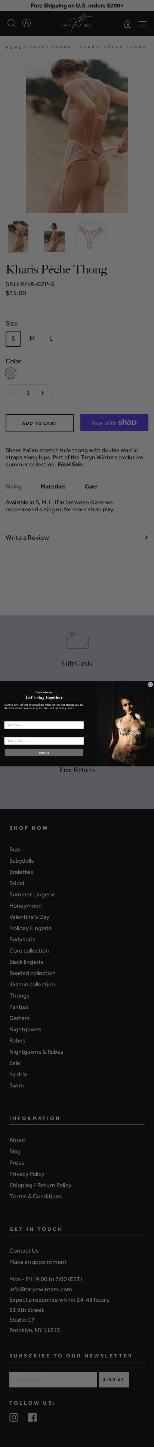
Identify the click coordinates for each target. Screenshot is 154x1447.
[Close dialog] (150, 684)
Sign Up (44, 752)
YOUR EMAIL (13, 734)
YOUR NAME (13, 718)
